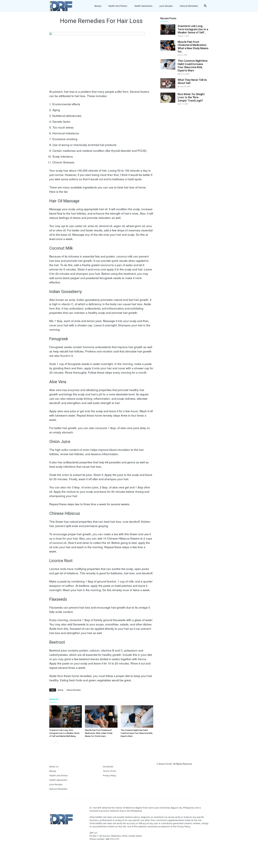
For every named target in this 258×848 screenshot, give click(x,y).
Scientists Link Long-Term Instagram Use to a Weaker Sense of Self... (193, 29)
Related (53, 699)
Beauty (97, 5)
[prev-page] (51, 742)
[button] (205, 6)
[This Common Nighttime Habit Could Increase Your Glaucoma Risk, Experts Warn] (137, 716)
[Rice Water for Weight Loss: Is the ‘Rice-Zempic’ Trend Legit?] (167, 98)
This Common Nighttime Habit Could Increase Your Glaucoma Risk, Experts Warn (137, 733)
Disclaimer (108, 766)
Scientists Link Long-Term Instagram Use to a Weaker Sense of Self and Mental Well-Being (64, 733)
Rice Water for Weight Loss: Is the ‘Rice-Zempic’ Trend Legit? (191, 97)
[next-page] (56, 742)
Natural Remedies (189, 5)
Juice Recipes (166, 5)
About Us (53, 766)
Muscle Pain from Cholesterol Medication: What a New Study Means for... (193, 46)
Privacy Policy (109, 775)
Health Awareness (143, 5)
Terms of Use (109, 771)
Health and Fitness (117, 5)
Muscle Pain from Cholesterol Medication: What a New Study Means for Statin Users (98, 733)
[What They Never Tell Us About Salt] (167, 83)
